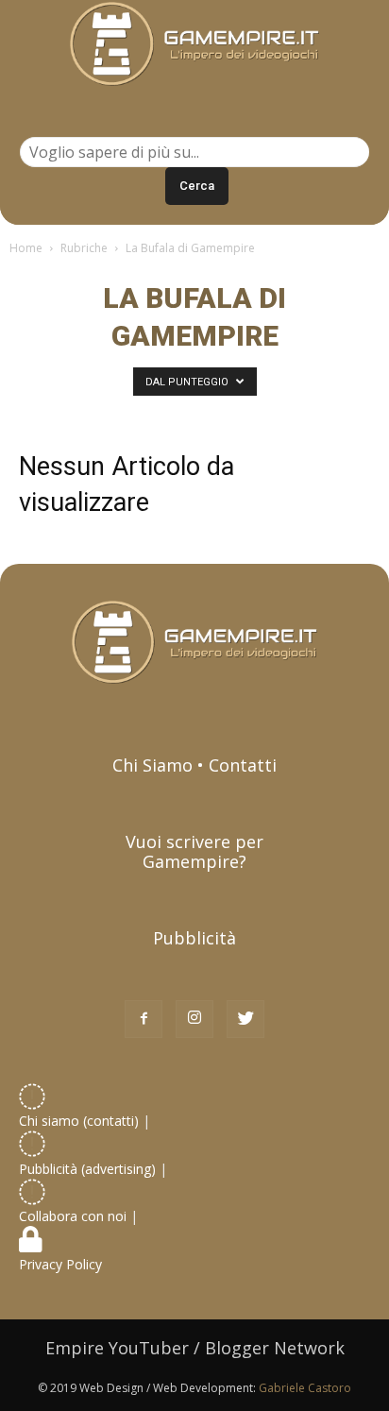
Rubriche (84, 248)
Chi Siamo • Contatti (194, 765)
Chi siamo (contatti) (79, 1121)
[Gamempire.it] (194, 44)
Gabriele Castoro (305, 1388)
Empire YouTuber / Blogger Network (195, 1347)
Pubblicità (194, 937)
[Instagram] (194, 1019)
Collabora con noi (74, 1216)
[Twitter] (245, 1019)
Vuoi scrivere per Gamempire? (194, 851)
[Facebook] (143, 1019)
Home (25, 248)
